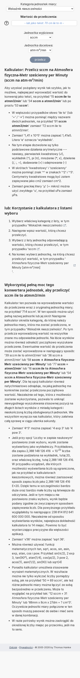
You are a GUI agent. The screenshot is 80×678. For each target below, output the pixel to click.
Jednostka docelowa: (38, 45)
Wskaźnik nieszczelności (45, 225)
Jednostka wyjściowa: (39, 33)
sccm (32, 249)
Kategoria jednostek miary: (38, 4)
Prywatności (26, 647)
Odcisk (13, 647)
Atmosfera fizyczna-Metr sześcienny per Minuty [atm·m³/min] (40, 265)
